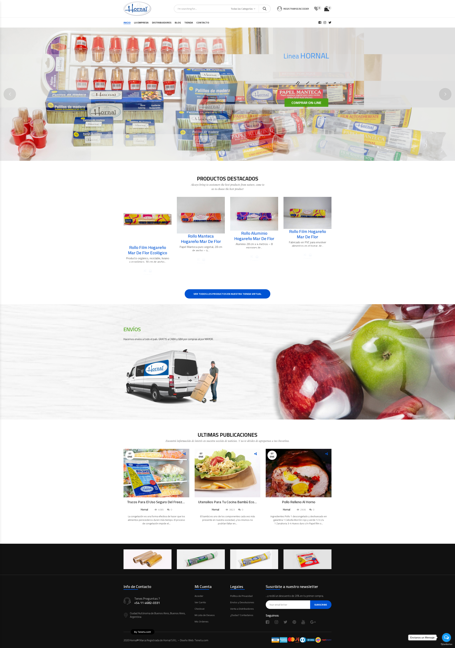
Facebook (267, 622)
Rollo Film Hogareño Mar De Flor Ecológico (147, 250)
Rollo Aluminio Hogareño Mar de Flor (254, 236)
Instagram (276, 622)
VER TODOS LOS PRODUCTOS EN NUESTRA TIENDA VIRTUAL (227, 294)
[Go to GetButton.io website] (446, 644)
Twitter (285, 622)
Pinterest (294, 622)
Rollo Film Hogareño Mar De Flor (307, 234)
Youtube (303, 622)
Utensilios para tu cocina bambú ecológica (227, 502)
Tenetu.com (201, 640)
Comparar (148, 273)
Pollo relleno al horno (298, 502)
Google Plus (313, 622)
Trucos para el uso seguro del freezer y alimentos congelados (156, 502)
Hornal (144, 509)
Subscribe (320, 604)
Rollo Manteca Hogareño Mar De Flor (201, 238)
